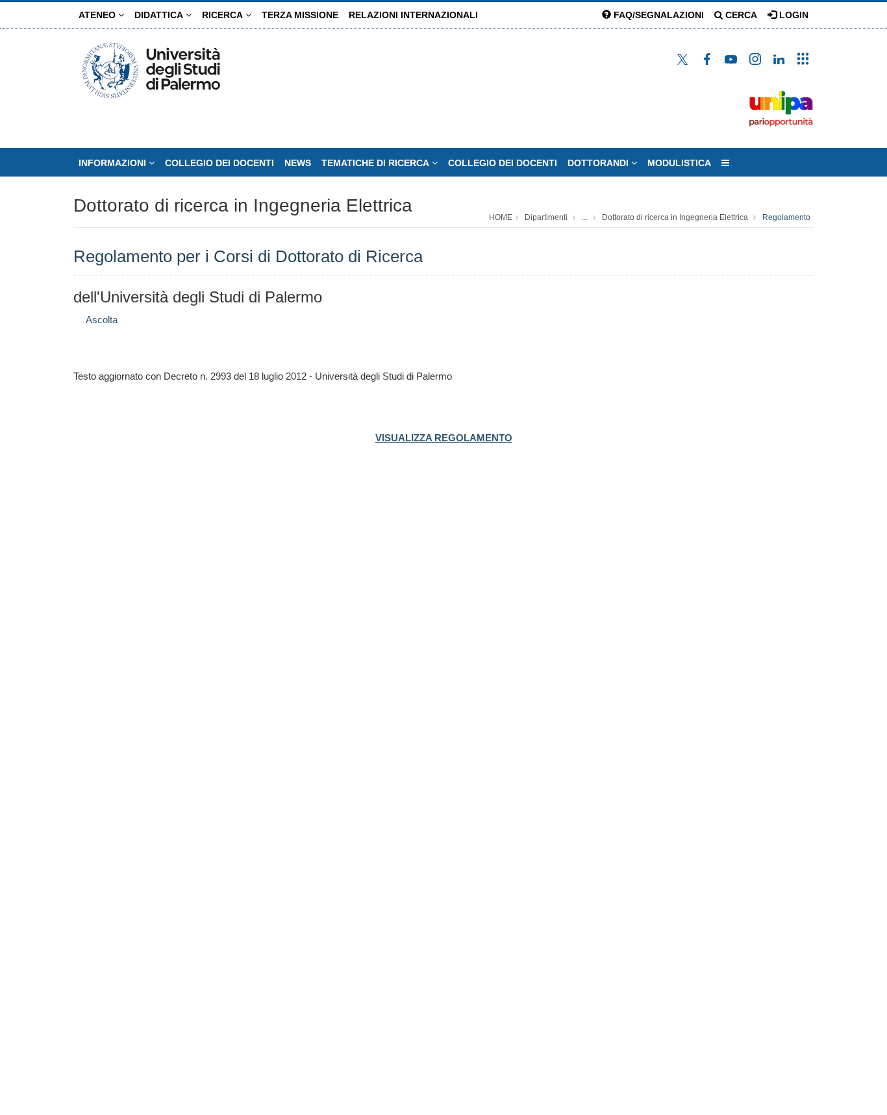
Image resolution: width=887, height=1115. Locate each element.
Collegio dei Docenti (502, 163)
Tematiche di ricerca (376, 163)
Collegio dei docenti (219, 163)
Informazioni (114, 163)
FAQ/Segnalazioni (657, 15)
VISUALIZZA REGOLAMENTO (443, 437)
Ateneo (98, 15)
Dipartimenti (546, 217)
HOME (500, 217)
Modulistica (679, 163)
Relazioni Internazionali (413, 15)
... (585, 217)
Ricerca (223, 15)
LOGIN (792, 15)
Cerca (740, 15)
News (297, 163)
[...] (725, 163)
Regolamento (786, 217)
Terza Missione (300, 15)
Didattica (160, 15)
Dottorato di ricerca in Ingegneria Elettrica (242, 205)
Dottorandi (599, 163)
